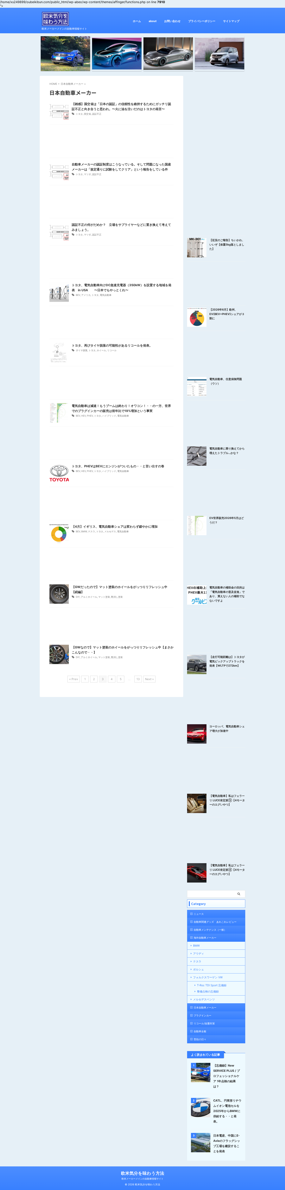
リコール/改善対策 (204, 1023)
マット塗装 (104, 596)
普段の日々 (200, 1039)
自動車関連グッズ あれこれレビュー (215, 921)
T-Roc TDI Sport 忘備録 (211, 985)
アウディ (198, 953)
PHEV (90, 415)
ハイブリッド (109, 415)
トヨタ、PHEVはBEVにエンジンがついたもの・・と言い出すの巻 (118, 466)
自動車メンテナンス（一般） (210, 929)
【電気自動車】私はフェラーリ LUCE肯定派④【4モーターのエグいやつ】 (227, 870)
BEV (78, 295)
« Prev (73, 679)
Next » (149, 679)
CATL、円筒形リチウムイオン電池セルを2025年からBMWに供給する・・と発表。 (227, 1111)
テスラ (91, 531)
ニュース (199, 913)
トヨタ (79, 113)
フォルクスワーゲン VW (208, 977)
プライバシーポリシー (201, 21)
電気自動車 (105, 295)
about (152, 21)
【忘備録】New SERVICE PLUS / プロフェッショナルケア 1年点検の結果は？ (226, 1076)
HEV (83, 415)
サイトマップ (231, 21)
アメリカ (86, 295)
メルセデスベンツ (204, 999)
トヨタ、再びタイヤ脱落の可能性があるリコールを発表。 (112, 345)
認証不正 (96, 113)
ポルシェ (198, 969)
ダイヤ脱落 (81, 350)
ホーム (137, 21)
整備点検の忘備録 (208, 991)
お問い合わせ (172, 21)
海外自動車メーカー (205, 937)
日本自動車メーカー (205, 1007)
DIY (78, 596)
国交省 (87, 113)
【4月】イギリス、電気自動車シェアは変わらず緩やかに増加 (115, 526)
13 (138, 679)
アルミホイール (89, 596)
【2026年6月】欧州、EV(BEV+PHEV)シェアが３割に (226, 314)
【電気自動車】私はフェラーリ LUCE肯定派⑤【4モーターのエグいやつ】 (227, 800)
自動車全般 (200, 1031)
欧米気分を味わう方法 (142, 1173)
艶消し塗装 (117, 596)
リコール (112, 350)
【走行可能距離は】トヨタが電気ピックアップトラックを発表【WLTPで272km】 (227, 661)
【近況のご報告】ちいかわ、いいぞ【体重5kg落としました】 (227, 244)
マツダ (87, 174)
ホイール (101, 350)
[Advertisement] (111, 142)
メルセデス (110, 531)
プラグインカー (202, 1015)
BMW (84, 531)
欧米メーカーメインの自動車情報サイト (142, 1178)
